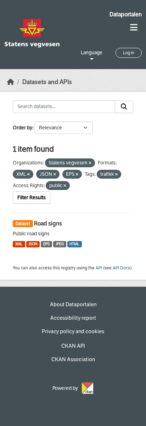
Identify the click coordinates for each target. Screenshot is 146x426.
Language (91, 53)
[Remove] (90, 163)
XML (19, 244)
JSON (32, 244)
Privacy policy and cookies (73, 331)
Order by (22, 128)
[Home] (10, 82)
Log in (128, 52)
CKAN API (73, 346)
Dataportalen (126, 14)
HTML (74, 244)
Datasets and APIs (47, 82)
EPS (46, 244)
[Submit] (124, 106)
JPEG (60, 244)
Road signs (48, 223)
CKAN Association (73, 359)
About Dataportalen (73, 304)
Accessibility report (73, 318)
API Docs (121, 267)
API (99, 267)
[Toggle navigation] (134, 27)
